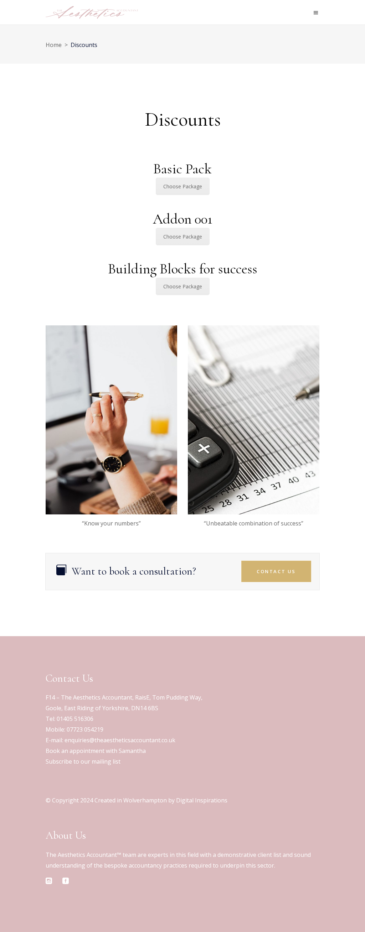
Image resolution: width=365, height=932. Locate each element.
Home (54, 45)
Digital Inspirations (201, 800)
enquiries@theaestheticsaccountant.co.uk (120, 740)
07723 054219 (85, 729)
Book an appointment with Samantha (96, 751)
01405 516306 (75, 719)
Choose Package (182, 186)
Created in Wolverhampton (130, 800)
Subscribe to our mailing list (83, 761)
